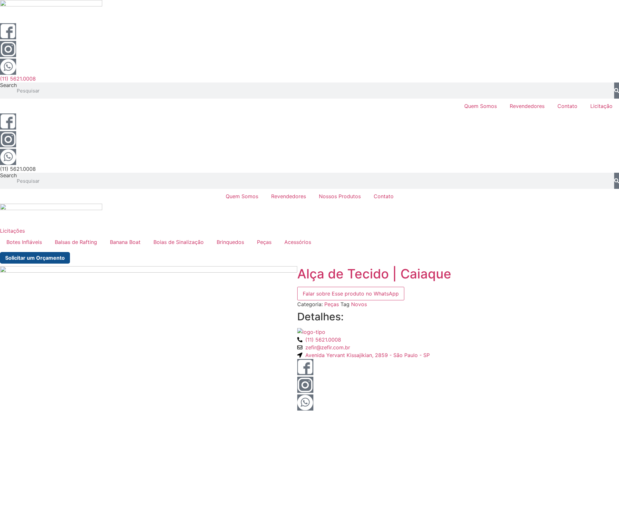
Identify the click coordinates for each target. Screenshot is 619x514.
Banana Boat (125, 242)
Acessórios (297, 242)
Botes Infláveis (24, 242)
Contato (567, 106)
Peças (264, 242)
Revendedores (527, 106)
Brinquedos (230, 242)
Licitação (601, 106)
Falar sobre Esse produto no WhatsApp (351, 293)
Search (8, 85)
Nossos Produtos (340, 196)
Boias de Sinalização (178, 242)
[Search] (616, 90)
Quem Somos (480, 106)
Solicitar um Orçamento (35, 258)
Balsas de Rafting (76, 242)
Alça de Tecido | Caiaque (374, 274)
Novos (359, 304)
